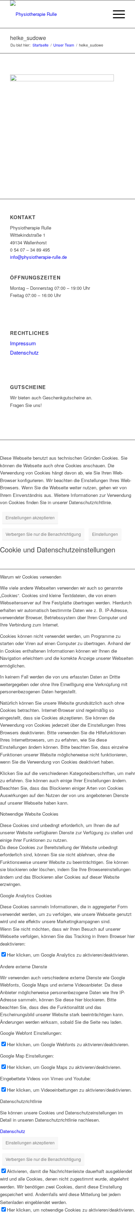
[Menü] (115, 14)
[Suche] (99, 14)
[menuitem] (99, 14)
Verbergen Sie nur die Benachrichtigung (43, 534)
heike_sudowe (28, 38)
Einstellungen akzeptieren (30, 517)
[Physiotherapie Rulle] (56, 14)
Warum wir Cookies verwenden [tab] (30, 576)
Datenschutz (24, 352)
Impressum (23, 343)
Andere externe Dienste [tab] (23, 966)
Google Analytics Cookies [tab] (26, 895)
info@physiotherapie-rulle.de (38, 257)
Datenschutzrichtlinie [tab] (21, 1101)
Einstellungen (105, 534)
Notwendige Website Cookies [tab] (29, 813)
